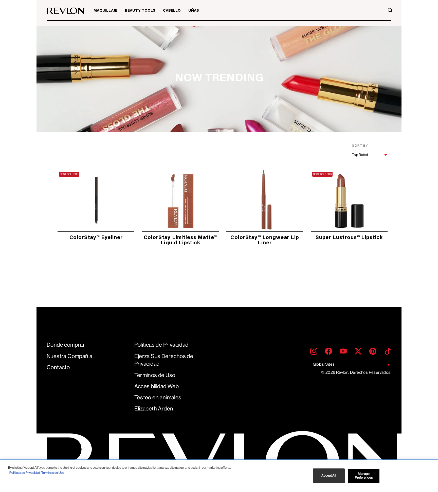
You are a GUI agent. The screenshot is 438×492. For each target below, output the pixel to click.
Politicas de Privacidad (161, 345)
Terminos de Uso (154, 375)
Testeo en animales (157, 397)
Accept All (328, 476)
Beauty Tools (140, 11)
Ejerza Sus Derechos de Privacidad (163, 360)
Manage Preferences (363, 476)
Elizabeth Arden (153, 408)
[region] (219, 476)
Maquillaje (105, 11)
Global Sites (324, 364)
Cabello (172, 11)
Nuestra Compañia (69, 356)
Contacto (58, 367)
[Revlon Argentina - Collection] (66, 11)
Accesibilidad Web (156, 386)
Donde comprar (66, 345)
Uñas (193, 11)
